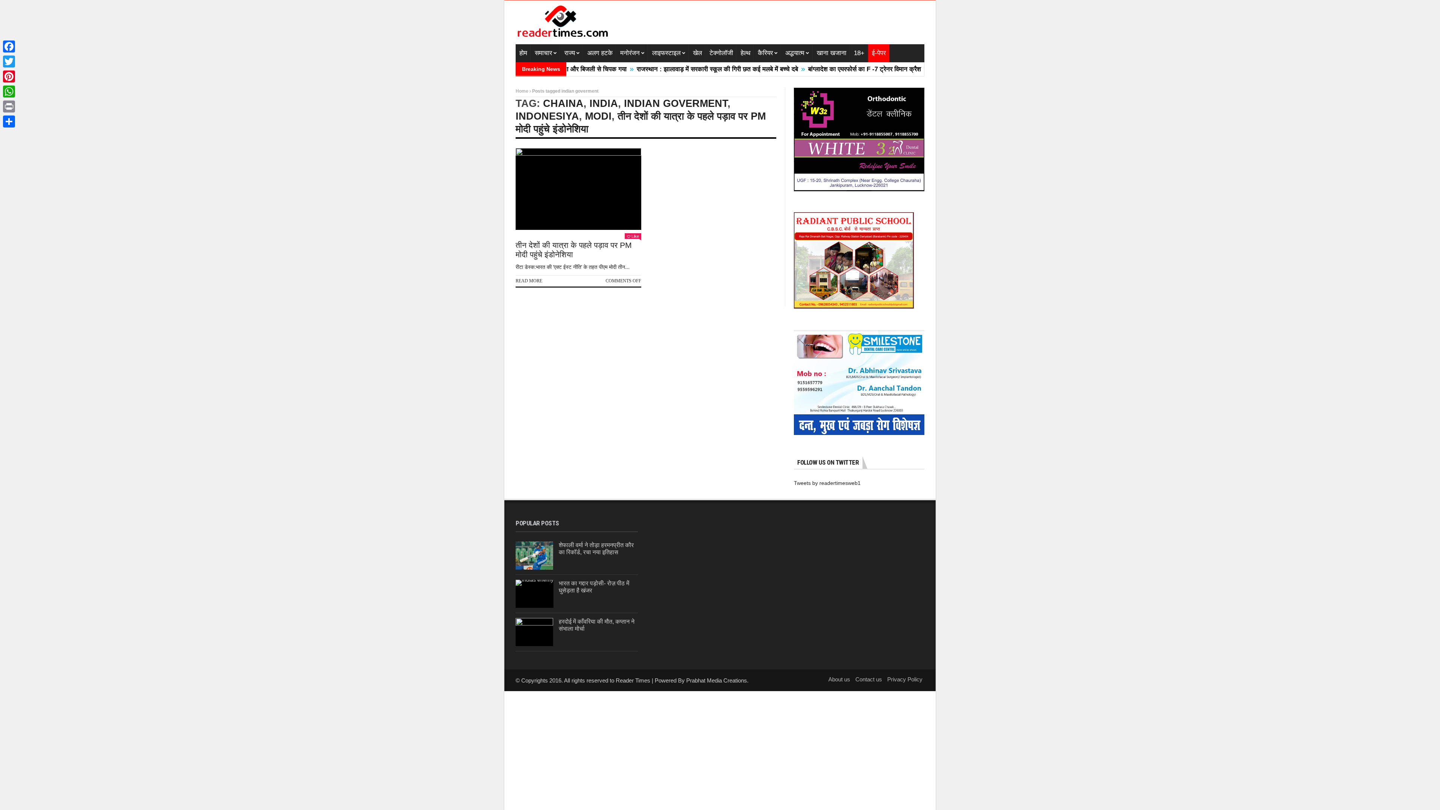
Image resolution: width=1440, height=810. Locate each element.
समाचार (543, 53)
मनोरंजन (630, 53)
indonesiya (547, 116)
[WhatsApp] (9, 91)
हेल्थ (745, 53)
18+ (859, 53)
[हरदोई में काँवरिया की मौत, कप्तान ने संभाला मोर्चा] (534, 632)
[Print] (9, 106)
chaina (563, 103)
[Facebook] (9, 46)
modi (598, 116)
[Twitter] (9, 61)
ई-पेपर (879, 53)
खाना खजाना (831, 53)
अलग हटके (600, 53)
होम (523, 53)
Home (522, 91)
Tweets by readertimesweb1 (827, 483)
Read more (529, 281)
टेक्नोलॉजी (721, 53)
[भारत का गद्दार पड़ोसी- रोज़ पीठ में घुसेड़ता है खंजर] (535, 594)
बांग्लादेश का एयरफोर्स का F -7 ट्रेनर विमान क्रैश (828, 69)
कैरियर (765, 53)
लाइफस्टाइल (666, 53)
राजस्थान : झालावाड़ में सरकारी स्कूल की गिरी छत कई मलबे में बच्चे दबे (681, 69)
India (604, 103)
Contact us (868, 679)
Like (635, 236)
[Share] (9, 121)
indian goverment (676, 103)
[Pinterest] (9, 76)
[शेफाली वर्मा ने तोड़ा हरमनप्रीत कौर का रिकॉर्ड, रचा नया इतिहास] (534, 556)
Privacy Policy (904, 679)
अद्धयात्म (794, 53)
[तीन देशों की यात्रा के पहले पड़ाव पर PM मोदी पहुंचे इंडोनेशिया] (578, 189)
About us (839, 679)
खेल (697, 53)
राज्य (569, 53)
